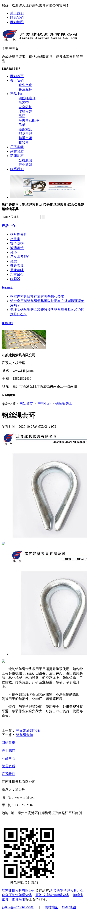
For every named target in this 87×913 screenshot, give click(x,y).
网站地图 (17, 22)
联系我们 (17, 17)
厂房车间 (17, 147)
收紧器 (24, 142)
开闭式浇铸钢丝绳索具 (52, 895)
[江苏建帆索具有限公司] (40, 39)
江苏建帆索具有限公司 (18, 890)
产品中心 (17, 94)
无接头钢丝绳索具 (63, 890)
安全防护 (25, 107)
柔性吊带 (18, 899)
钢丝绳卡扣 (24, 735)
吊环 (22, 116)
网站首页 (17, 76)
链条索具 (25, 129)
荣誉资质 (17, 151)
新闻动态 (17, 156)
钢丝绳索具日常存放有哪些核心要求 (37, 296)
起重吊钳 (25, 138)
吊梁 (22, 125)
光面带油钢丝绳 (28, 730)
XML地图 (69, 907)
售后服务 (25, 89)
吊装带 (24, 102)
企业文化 (25, 85)
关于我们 (17, 13)
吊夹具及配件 (29, 120)
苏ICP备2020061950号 (18, 907)
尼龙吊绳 (25, 133)
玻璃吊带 (25, 111)
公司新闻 (25, 160)
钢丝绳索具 (27, 98)
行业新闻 (25, 164)
